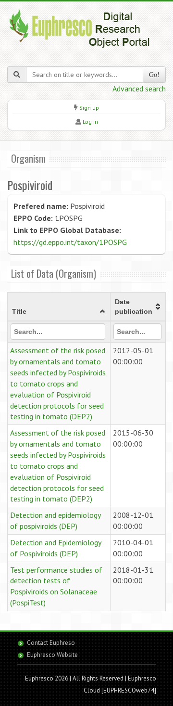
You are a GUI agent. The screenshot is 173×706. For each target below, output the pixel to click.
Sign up (89, 107)
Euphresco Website (52, 655)
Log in (90, 121)
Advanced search (139, 88)
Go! (154, 74)
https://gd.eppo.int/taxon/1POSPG (70, 242)
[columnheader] (59, 307)
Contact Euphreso (51, 643)
